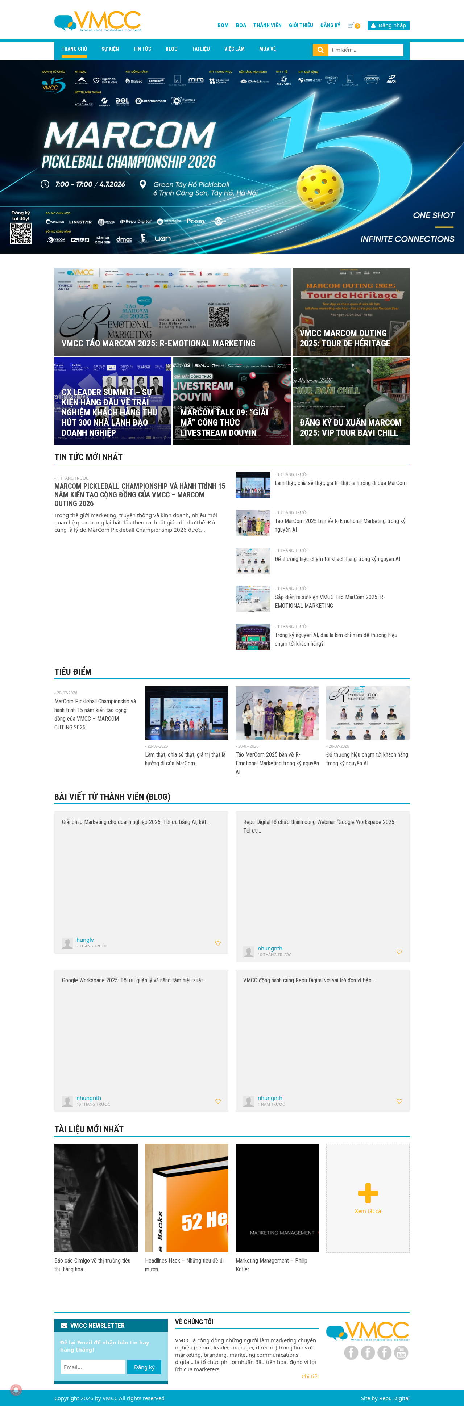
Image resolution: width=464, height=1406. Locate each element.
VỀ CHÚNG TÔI (194, 1322)
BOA (241, 25)
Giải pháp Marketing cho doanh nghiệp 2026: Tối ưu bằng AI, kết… (136, 822)
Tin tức (142, 49)
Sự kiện (110, 49)
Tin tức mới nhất (88, 457)
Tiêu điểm (73, 672)
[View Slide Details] (232, 157)
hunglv (85, 939)
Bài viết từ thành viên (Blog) (112, 797)
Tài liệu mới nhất (89, 1129)
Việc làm (234, 49)
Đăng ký (330, 25)
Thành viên (267, 25)
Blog (172, 49)
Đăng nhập (391, 25)
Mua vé (267, 49)
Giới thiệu (301, 25)
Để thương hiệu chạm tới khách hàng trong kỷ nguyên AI (337, 559)
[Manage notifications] (16, 1390)
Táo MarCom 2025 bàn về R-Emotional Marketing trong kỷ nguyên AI (277, 763)
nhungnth (270, 948)
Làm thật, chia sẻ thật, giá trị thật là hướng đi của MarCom (341, 483)
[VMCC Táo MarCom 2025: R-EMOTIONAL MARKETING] (96, 1198)
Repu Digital (394, 1398)
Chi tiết (310, 1376)
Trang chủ (74, 49)
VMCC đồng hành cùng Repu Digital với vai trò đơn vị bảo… (309, 980)
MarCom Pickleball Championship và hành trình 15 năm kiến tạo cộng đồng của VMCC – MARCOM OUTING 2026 (139, 495)
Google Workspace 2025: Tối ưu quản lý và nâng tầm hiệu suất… (134, 980)
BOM (223, 25)
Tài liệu (201, 49)
